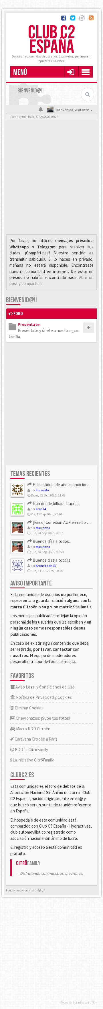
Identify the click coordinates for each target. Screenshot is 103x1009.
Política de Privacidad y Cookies (43, 697)
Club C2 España (51, 39)
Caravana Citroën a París (36, 739)
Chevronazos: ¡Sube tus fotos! (42, 718)
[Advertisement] (51, 178)
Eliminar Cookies (28, 708)
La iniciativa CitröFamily (33, 760)
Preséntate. (29, 324)
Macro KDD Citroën (32, 728)
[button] (70, 71)
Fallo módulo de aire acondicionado (63, 484)
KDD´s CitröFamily (31, 749)
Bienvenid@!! (21, 300)
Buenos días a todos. (51, 541)
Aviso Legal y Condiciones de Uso (45, 687)
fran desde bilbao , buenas (56, 503)
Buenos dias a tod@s (51, 560)
